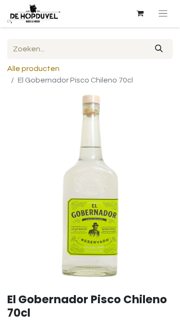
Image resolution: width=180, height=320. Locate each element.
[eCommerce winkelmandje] (140, 13)
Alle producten (33, 68)
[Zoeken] (159, 49)
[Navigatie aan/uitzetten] (163, 14)
